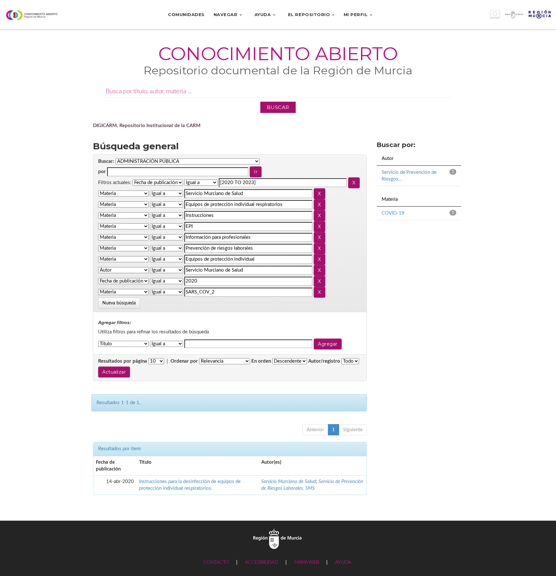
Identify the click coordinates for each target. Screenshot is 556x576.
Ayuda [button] (263, 14)
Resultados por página (122, 361)
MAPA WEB (306, 562)
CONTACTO (216, 562)
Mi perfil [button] (356, 14)
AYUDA (343, 562)
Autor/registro (324, 361)
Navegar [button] (226, 14)
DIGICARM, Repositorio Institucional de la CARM (146, 125)
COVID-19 (393, 213)
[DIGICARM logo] (46, 15)
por (102, 171)
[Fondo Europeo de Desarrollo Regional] (486, 18)
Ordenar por (184, 361)
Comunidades (186, 14)
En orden (261, 361)
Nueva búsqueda (119, 303)
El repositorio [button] (309, 14)
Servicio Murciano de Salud (288, 481)
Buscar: (106, 161)
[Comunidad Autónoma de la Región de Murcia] (277, 538)
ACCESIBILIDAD (261, 562)
